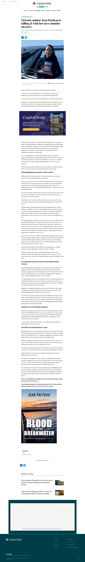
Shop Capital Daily (71, 541)
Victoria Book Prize (41, 215)
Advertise (56, 544)
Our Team (56, 539)
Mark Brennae (23, 34)
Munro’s (29, 226)
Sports (58, 10)
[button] (47, 7)
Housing (31, 10)
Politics (26, 10)
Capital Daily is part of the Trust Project (57, 83)
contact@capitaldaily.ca (43, 460)
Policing (53, 10)
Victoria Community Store (72, 547)
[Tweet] (26, 37)
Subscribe (42, 6)
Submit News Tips (70, 544)
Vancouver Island (26, 16)
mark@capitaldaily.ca (27, 454)
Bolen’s (35, 226)
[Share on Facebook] (22, 37)
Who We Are (69, 539)
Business (48, 10)
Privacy (55, 547)
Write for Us (56, 542)
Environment (37, 10)
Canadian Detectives (39, 183)
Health (43, 10)
